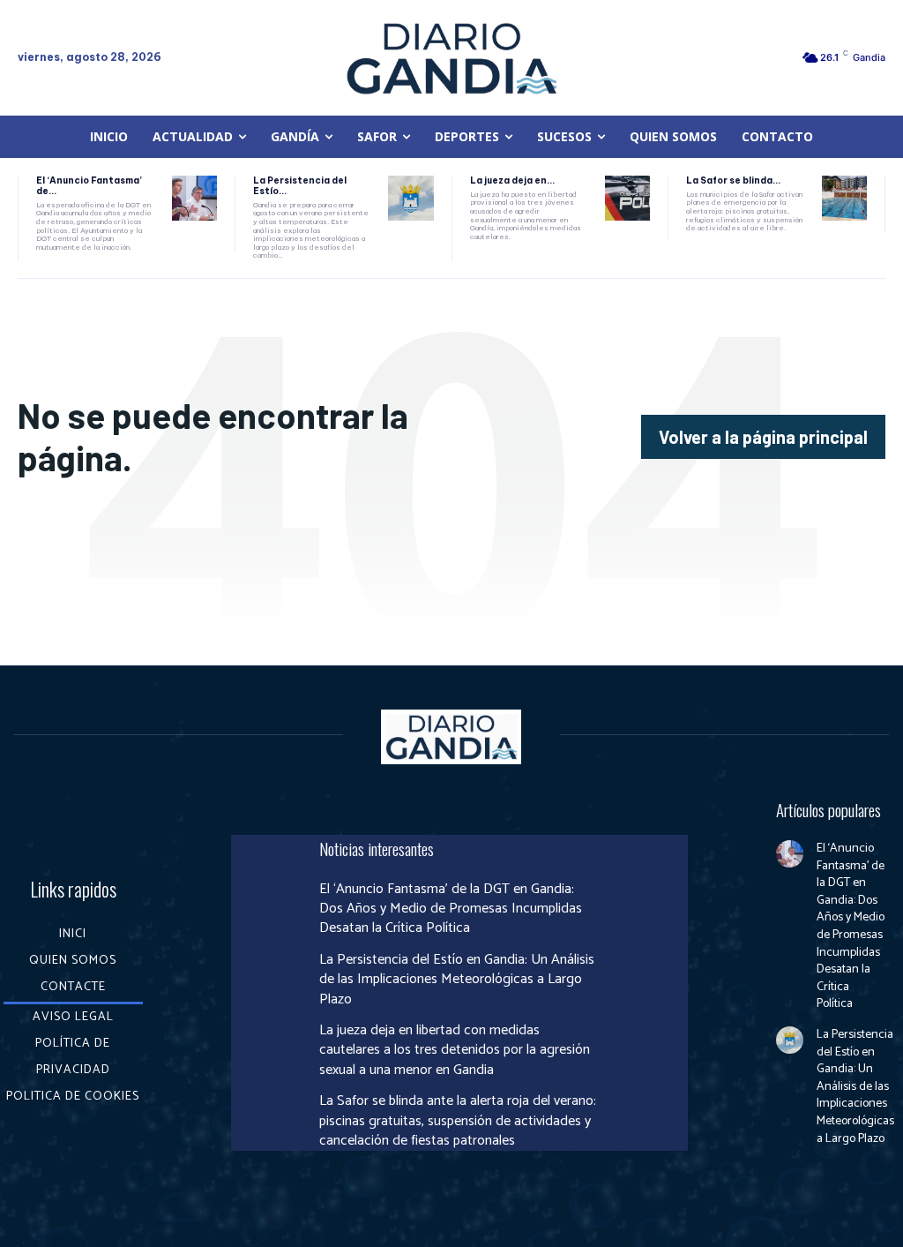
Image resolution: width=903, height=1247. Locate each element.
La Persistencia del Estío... (300, 186)
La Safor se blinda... (733, 180)
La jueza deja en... (512, 180)
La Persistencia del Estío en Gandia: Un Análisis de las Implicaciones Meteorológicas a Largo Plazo (456, 979)
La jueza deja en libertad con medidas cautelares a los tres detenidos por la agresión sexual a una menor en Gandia (454, 1050)
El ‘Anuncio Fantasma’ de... (89, 186)
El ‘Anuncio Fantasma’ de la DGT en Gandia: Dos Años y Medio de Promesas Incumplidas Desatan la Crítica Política (450, 909)
